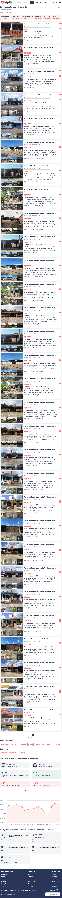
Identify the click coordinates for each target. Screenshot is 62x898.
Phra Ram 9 (55, 881)
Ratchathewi (4, 874)
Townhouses (8, 12)
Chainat (48, 744)
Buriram (30, 744)
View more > (4, 886)
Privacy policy (4, 890)
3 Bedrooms (22, 752)
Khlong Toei (4, 884)
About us (27, 890)
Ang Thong (15, 744)
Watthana (3, 879)
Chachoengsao (39, 744)
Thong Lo (30, 884)
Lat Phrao (54, 876)
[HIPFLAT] (7, 2)
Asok (29, 874)
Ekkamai (30, 879)
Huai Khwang (4, 881)
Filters (58, 7)
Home (1, 12)
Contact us (21, 890)
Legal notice (13, 890)
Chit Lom (30, 876)
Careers (34, 890)
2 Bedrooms (12, 752)
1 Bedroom (4, 752)
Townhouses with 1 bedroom (38, 841)
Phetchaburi (55, 879)
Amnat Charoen (5, 744)
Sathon (3, 876)
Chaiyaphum (56, 744)
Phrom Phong (31, 881)
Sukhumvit (54, 884)
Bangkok (23, 744)
